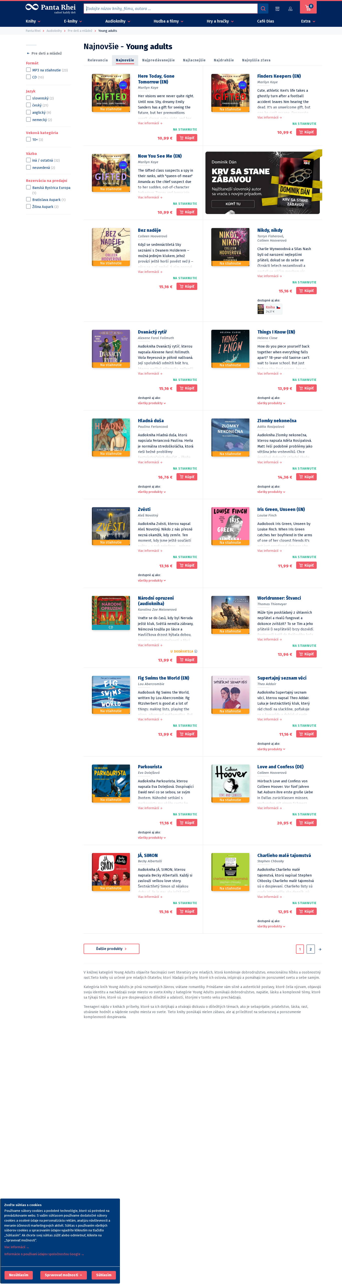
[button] (19, 1275)
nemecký (42, 120)
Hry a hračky (218, 21)
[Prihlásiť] (290, 9)
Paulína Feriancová (153, 426)
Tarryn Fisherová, (270, 236)
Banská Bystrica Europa (51, 190)
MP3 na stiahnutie (50, 70)
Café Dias (265, 21)
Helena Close (267, 338)
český (40, 105)
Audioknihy (115, 21)
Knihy (31, 21)
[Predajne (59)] (277, 9)
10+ (37, 139)
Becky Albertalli (150, 861)
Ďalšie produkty (109, 949)
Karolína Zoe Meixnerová (157, 609)
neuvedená (43, 167)
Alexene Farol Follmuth (156, 338)
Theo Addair (266, 684)
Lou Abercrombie (151, 684)
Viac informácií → (16, 1247)
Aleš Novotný (148, 515)
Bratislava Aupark (49, 199)
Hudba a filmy (167, 21)
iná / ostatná (46, 160)
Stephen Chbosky (270, 861)
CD (38, 77)
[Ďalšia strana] (319, 949)
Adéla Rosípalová (270, 426)
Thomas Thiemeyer (272, 604)
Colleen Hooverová (152, 236)
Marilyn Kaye (148, 87)
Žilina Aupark (45, 206)
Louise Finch (267, 515)
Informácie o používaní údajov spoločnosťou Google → (44, 1254)
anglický (41, 112)
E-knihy (71, 21)
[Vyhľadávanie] (263, 9)
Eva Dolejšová (149, 773)
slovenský (43, 98)
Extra (306, 21)
